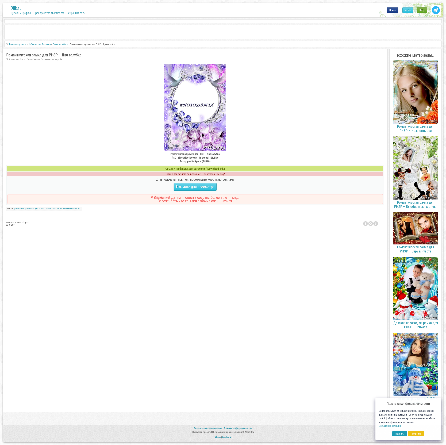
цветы (37, 209)
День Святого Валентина (39, 59)
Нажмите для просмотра (195, 187)
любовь (48, 209)
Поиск (392, 10)
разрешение (65, 209)
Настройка (416, 433)
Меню (408, 10)
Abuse (218, 437)
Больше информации (390, 425)
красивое (55, 209)
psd (79, 209)
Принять (399, 433)
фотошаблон (19, 209)
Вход (422, 10)
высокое (73, 209)
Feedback (226, 437)
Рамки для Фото (17, 59)
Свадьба (57, 59)
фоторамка (29, 209)
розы (42, 209)
